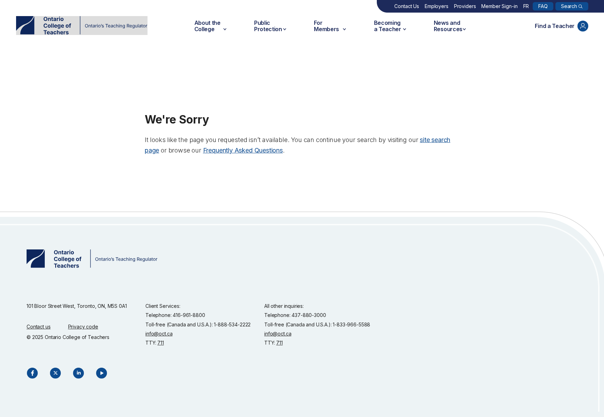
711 (160, 343)
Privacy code (83, 327)
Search (569, 6)
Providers (465, 6)
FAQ (543, 6)
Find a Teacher (555, 25)
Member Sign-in (499, 6)
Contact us (39, 327)
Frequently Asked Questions (243, 150)
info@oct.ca (158, 334)
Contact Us (406, 6)
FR (526, 6)
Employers (436, 6)
